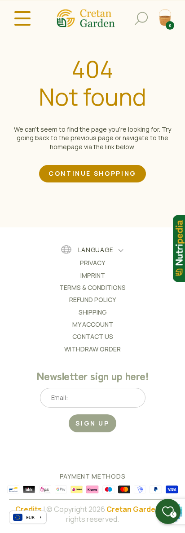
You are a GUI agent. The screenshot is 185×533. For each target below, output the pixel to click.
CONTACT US (92, 336)
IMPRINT (92, 275)
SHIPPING (93, 312)
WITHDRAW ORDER (92, 349)
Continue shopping (92, 173)
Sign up (92, 423)
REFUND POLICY (92, 299)
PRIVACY (92, 262)
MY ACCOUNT (92, 324)
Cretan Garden (133, 509)
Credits (28, 509)
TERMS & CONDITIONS (92, 287)
